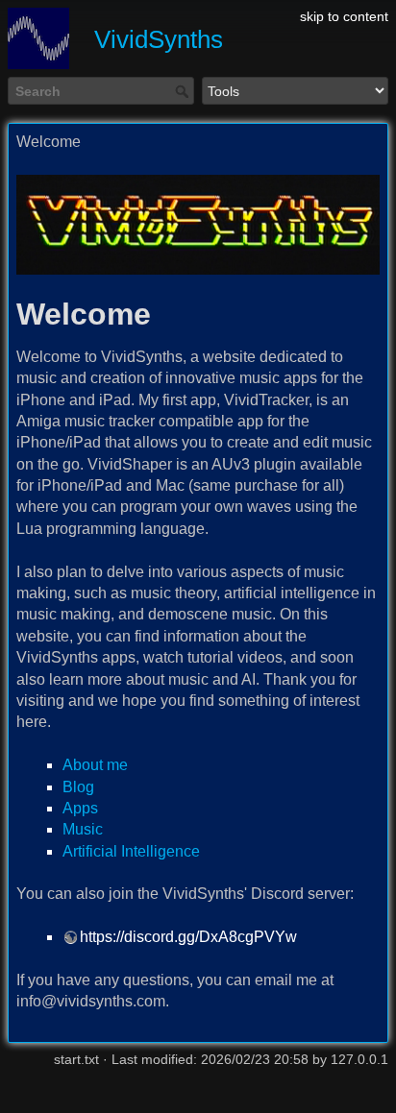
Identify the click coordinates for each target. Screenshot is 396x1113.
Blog (78, 787)
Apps (80, 808)
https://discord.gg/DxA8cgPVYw (188, 937)
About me (95, 765)
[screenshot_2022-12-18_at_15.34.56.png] (198, 225)
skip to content (344, 16)
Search (184, 91)
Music (82, 829)
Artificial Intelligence (131, 851)
